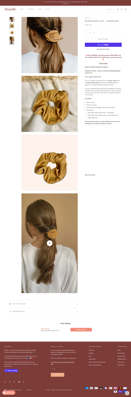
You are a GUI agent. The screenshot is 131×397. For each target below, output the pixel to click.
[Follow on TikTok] (24, 382)
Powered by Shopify (64, 390)
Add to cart (103, 39)
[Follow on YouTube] (19, 382)
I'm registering (111, 389)
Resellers (91, 353)
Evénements (92, 359)
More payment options (103, 49)
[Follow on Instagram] (10, 382)
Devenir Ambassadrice (95, 365)
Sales (47, 9)
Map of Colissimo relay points (97, 362)
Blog (40, 9)
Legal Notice (121, 365)
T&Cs (119, 350)
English (109, 9)
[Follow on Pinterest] (14, 382)
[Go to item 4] (11, 40)
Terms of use (121, 362)
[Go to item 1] (11, 19)
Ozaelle (88, 18)
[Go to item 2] (11, 25)
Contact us (92, 350)
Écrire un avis (81, 330)
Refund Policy (121, 356)
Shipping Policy (122, 359)
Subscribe (57, 374)
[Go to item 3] (11, 32)
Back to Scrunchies (90, 175)
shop (22, 9)
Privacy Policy (121, 353)
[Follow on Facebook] (5, 382)
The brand (31, 9)
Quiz (90, 356)
